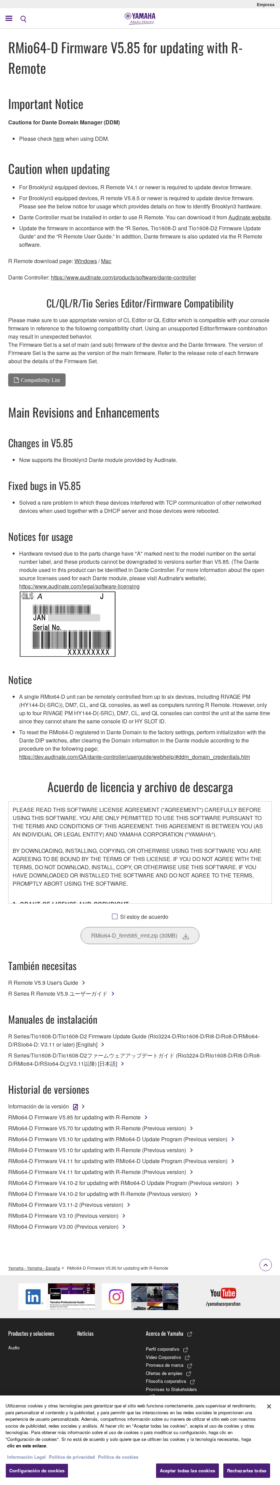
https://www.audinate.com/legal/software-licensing (79, 586)
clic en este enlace (26, 1445)
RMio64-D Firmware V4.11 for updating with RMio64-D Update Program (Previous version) (117, 1161)
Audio (13, 1347)
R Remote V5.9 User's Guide (43, 982)
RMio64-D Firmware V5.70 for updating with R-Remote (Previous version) (97, 1128)
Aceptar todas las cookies (187, 1470)
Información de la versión (38, 1106)
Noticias (85, 1333)
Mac (106, 261)
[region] (140, 1440)
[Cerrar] (269, 1406)
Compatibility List (40, 380)
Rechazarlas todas (246, 1470)
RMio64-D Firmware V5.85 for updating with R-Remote (74, 1117)
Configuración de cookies (37, 1470)
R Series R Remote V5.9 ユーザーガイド (58, 993)
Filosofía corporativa (166, 1381)
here (58, 138)
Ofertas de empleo (164, 1373)
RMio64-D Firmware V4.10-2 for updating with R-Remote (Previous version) (99, 1194)
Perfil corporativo (162, 1349)
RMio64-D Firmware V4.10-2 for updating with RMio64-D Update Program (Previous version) (120, 1183)
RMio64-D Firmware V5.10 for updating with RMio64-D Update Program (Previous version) (117, 1139)
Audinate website (249, 217)
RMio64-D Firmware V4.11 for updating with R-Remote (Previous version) (97, 1172)
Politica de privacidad (72, 1457)
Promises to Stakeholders (171, 1389)
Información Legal (26, 1457)
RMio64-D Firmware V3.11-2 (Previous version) (65, 1205)
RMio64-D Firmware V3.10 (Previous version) (63, 1216)
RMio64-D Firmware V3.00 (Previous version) (63, 1226)
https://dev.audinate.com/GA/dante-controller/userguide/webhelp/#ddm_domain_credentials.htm (134, 757)
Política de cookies (118, 1457)
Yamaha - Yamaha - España (34, 1268)
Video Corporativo (163, 1357)
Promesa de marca (164, 1365)
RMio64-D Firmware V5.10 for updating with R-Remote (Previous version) (97, 1150)
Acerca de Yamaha (164, 1333)
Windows (85, 261)
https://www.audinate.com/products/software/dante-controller (123, 277)
